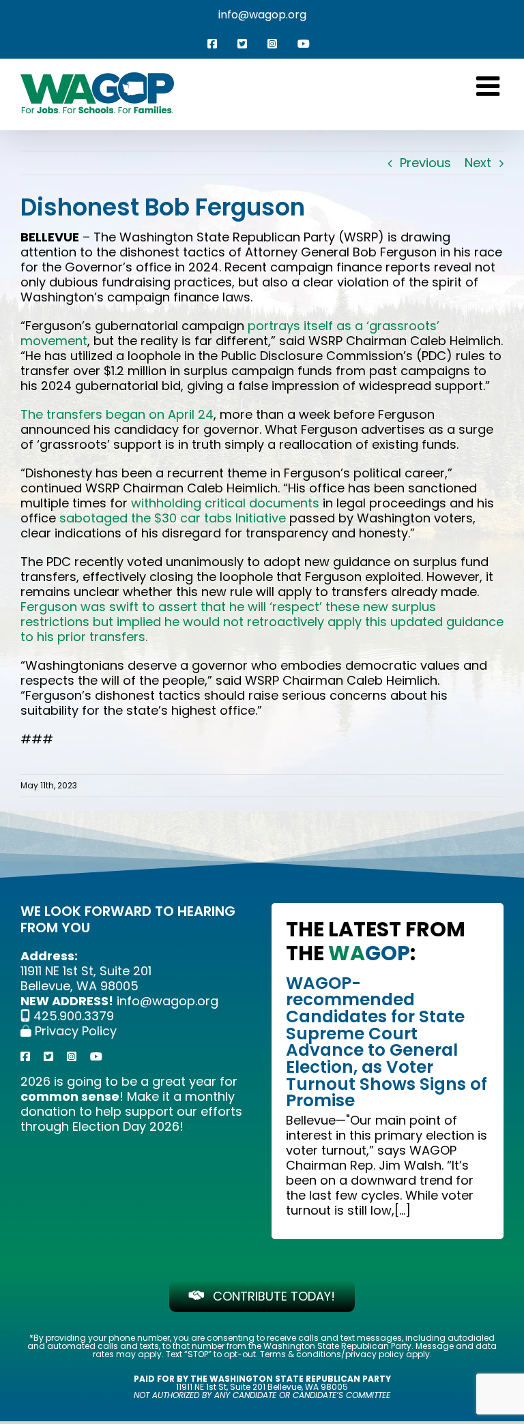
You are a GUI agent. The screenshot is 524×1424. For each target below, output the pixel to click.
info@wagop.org (262, 15)
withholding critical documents (225, 502)
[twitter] (48, 1056)
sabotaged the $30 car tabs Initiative (172, 517)
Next (478, 162)
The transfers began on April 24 (117, 414)
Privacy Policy (74, 1030)
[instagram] (71, 1056)
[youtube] (96, 1056)
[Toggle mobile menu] (490, 86)
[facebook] (25, 1056)
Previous (425, 162)
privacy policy (374, 1354)
